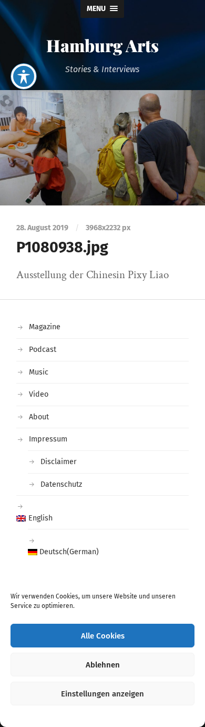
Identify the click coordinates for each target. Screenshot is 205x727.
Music (38, 372)
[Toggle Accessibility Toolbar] (23, 76)
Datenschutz (61, 484)
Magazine (44, 326)
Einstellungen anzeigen (102, 694)
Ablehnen (103, 665)
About (39, 416)
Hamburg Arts (102, 45)
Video (38, 394)
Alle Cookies (103, 636)
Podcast (42, 349)
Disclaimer (58, 461)
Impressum (48, 439)
